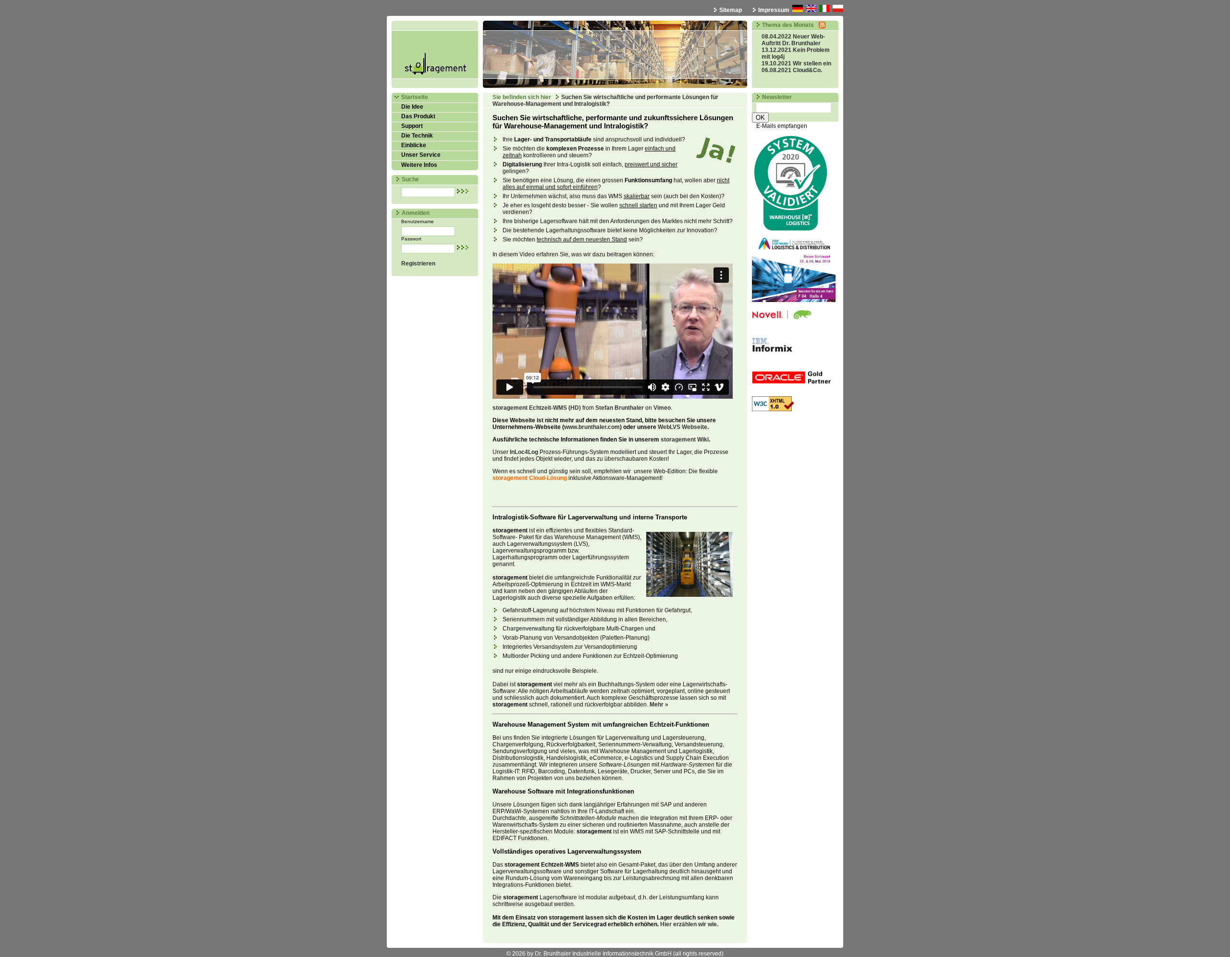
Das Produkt (418, 116)
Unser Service (421, 154)
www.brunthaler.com (592, 427)
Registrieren (418, 263)
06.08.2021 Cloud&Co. (792, 70)
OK (760, 117)
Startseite (414, 97)
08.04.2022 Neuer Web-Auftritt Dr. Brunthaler (793, 40)
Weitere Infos (419, 165)
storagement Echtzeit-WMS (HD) (536, 407)
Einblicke (413, 145)
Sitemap (730, 10)
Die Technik (417, 135)
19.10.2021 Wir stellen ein (796, 63)
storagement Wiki (685, 439)
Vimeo (662, 407)
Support (412, 126)
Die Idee (412, 106)
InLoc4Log (524, 452)
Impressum (773, 10)
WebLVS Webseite (682, 427)
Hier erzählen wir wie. (689, 924)
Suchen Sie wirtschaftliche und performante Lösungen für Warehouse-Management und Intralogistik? (605, 100)
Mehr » (659, 704)
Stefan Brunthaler (619, 407)
